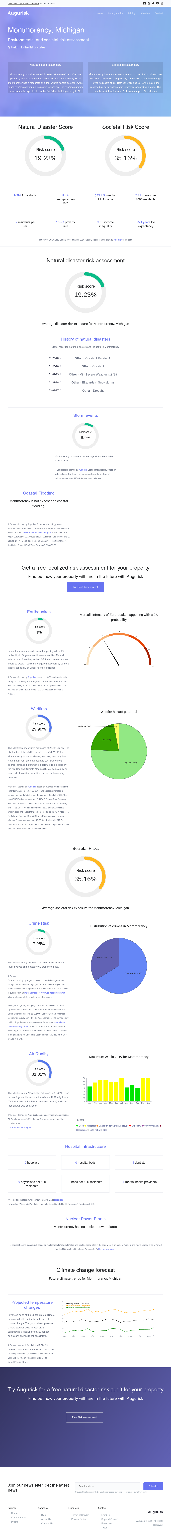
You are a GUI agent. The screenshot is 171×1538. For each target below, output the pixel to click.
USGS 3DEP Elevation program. (37, 532)
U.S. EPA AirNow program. (20, 1127)
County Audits (115, 13)
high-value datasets (107, 1249)
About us (145, 13)
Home (100, 13)
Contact (159, 13)
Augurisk (118, 239)
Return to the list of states (27, 47)
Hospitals (58, 1199)
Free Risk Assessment (85, 587)
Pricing (131, 13)
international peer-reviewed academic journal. (45, 992)
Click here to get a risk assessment (23, 3)
